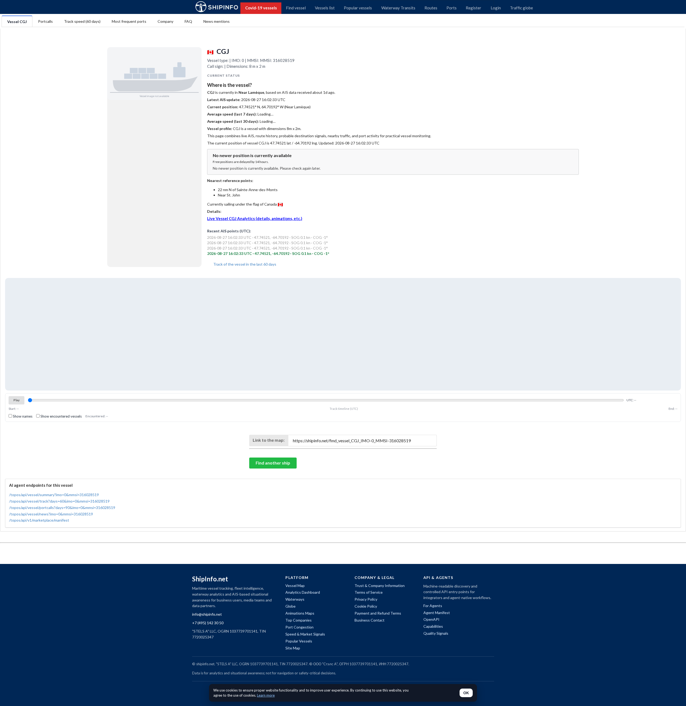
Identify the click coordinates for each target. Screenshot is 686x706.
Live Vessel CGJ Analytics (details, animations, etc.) (254, 218)
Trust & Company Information (380, 585)
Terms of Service (369, 592)
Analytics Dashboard (302, 592)
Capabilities (433, 626)
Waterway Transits (398, 7)
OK (466, 693)
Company (165, 21)
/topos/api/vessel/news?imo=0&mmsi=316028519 (51, 514)
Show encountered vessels (61, 416)
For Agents (432, 605)
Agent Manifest (436, 612)
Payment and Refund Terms (378, 613)
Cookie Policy (366, 606)
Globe (290, 606)
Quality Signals (435, 633)
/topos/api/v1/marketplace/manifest (39, 520)
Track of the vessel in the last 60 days (244, 264)
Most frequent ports (129, 21)
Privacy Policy (366, 599)
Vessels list (325, 7)
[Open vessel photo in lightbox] (154, 73)
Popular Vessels (298, 641)
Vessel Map (295, 585)
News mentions (216, 21)
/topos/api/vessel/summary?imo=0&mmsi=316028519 (54, 494)
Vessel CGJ (17, 21)
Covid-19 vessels (261, 7)
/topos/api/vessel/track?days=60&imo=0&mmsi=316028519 (59, 501)
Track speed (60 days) (82, 21)
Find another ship (273, 462)
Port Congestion (299, 627)
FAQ (188, 21)
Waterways (294, 599)
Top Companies (298, 620)
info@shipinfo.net (207, 614)
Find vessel (296, 7)
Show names (22, 416)
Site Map (292, 648)
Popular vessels (358, 7)
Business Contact (370, 620)
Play (16, 400)
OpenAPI (431, 619)
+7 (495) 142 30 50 (207, 622)
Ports (451, 7)
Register (473, 7)
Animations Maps (299, 613)
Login (496, 7)
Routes (430, 7)
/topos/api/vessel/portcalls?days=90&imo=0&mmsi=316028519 (62, 507)
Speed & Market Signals (305, 634)
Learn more (266, 695)
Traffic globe (521, 7)
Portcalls (45, 21)
